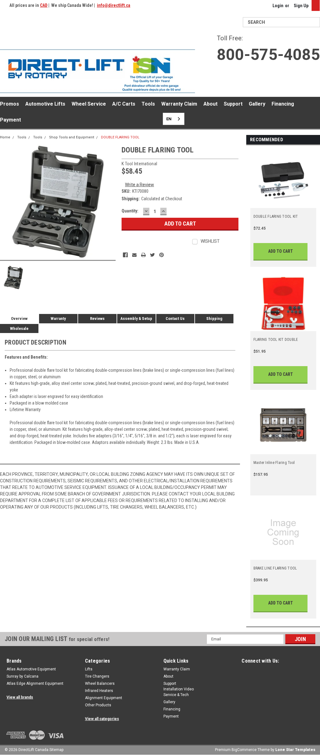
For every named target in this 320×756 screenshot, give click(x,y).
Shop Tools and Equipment (71, 137)
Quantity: (130, 210)
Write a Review (139, 184)
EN (169, 119)
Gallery (257, 104)
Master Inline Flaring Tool (274, 462)
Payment (10, 120)
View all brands (20, 697)
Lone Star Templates (295, 750)
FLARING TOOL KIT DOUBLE (275, 339)
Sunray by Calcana (22, 676)
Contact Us (175, 318)
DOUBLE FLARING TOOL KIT (275, 216)
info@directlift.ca (113, 5)
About (210, 104)
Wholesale (19, 328)
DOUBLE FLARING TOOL (120, 137)
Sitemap (56, 750)
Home (5, 137)
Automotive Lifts (45, 104)
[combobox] (173, 119)
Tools (148, 104)
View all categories (102, 719)
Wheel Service (89, 104)
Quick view (283, 204)
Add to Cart (280, 251)
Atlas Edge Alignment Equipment (35, 683)
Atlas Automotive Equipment (31, 669)
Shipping (214, 318)
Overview (19, 318)
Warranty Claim (179, 104)
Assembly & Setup (136, 318)
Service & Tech (176, 695)
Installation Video (178, 689)
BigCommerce (244, 750)
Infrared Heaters (99, 691)
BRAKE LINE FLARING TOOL (275, 568)
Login (277, 5)
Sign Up (301, 5)
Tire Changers (97, 676)
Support (233, 104)
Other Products (98, 705)
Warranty (58, 318)
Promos (9, 104)
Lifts (88, 669)
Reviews (97, 318)
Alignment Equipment (103, 698)
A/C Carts (123, 104)
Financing (283, 104)
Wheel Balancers (100, 683)
